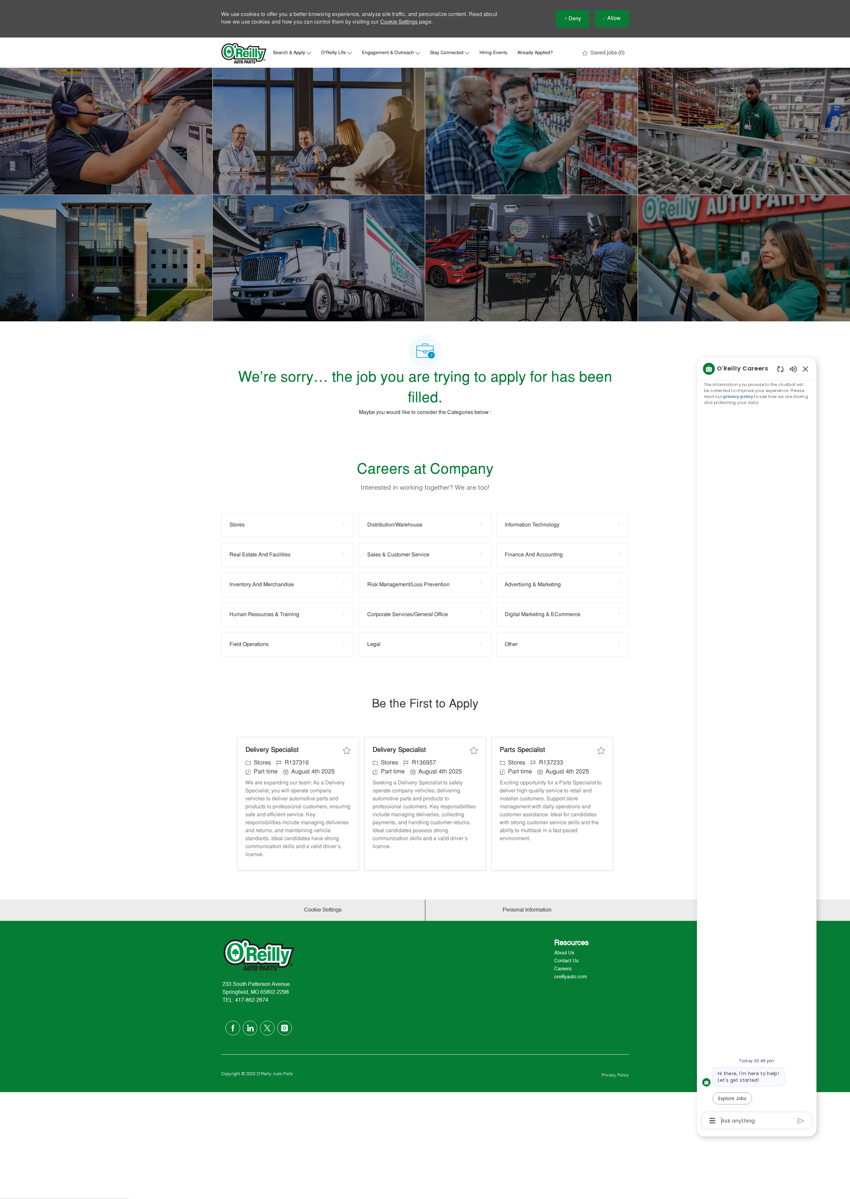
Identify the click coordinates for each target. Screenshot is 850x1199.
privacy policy (738, 396)
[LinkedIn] (250, 1028)
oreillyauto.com (570, 976)
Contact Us (566, 960)
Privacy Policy (615, 1075)
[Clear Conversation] (780, 368)
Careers (563, 968)
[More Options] (712, 1121)
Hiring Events (493, 53)
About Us (564, 952)
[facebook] (232, 1028)
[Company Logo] (244, 53)
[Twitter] (267, 1028)
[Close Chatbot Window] (805, 368)
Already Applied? (535, 53)
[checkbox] (347, 751)
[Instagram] (284, 1028)
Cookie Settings (399, 22)
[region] (756, 744)
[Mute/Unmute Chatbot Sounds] (793, 368)
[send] (801, 1121)
